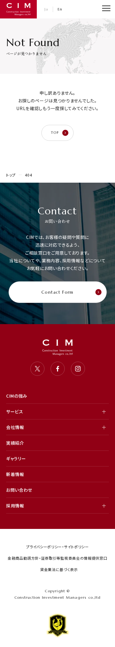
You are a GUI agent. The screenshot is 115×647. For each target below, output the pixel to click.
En (60, 9)
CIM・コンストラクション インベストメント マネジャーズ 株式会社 (18, 9)
